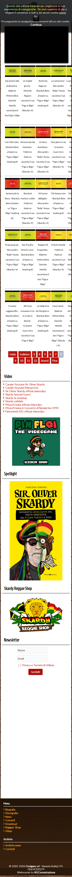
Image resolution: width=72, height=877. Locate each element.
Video (8, 831)
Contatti (10, 849)
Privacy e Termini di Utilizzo (38, 665)
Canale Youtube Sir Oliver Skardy (25, 384)
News (8, 816)
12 (35, 360)
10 (21, 360)
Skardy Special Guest (18, 394)
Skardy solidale (14, 401)
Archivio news (13, 845)
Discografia (11, 813)
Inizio (13, 354)
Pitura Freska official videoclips (23, 404)
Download (11, 823)
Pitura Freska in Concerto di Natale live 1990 (31, 408)
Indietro (25, 354)
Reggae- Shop (13, 827)
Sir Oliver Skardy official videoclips (25, 391)
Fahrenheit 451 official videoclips (25, 411)
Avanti (45, 360)
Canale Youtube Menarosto (21, 387)
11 (28, 360)
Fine (54, 360)
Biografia (10, 809)
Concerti (10, 820)
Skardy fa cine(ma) (16, 397)
